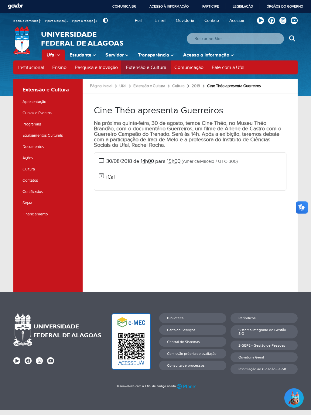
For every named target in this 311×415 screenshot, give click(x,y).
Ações (27, 158)
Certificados (32, 191)
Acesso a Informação (206, 55)
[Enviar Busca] (292, 38)
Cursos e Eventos (37, 113)
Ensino (59, 67)
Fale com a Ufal (228, 67)
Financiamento (35, 214)
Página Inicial (101, 86)
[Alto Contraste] (104, 20)
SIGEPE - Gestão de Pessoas (261, 345)
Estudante (80, 55)
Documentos (33, 146)
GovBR (15, 6)
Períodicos (247, 318)
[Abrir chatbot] (294, 398)
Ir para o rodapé (84, 21)
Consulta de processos (186, 365)
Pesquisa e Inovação (96, 67)
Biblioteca (175, 318)
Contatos (30, 180)
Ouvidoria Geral (251, 357)
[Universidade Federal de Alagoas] (22, 44)
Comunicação (188, 67)
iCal (110, 177)
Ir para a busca (56, 21)
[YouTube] (294, 20)
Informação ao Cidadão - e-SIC (262, 369)
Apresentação (34, 101)
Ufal (51, 55)
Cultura (28, 169)
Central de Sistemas (183, 342)
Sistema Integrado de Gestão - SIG (263, 332)
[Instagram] (282, 20)
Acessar (236, 20)
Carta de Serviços (181, 330)
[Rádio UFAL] (260, 20)
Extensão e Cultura (146, 67)
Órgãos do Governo (285, 6)
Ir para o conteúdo (27, 21)
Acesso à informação (169, 6)
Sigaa (27, 203)
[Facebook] (271, 20)
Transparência (153, 55)
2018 (196, 86)
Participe (210, 6)
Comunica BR (124, 6)
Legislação (243, 6)
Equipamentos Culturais (42, 135)
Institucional (31, 67)
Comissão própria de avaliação (192, 354)
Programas (31, 124)
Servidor (114, 55)
